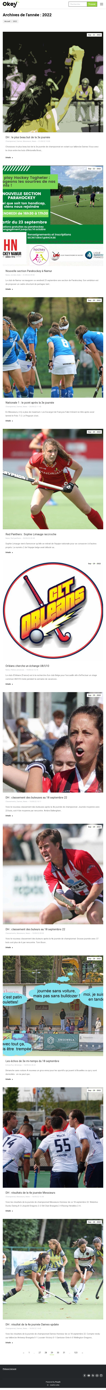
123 (75, 1352)
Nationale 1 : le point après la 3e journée (30, 402)
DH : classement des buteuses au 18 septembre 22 (36, 797)
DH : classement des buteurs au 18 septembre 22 (35, 929)
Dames (19, 141)
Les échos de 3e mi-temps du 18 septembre (32, 1061)
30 (58, 1352)
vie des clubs (16, 275)
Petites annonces (17, 670)
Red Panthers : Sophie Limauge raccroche (31, 534)
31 (64, 1352)
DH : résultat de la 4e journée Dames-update (32, 1324)
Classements (11, 801)
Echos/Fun (10, 1065)
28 (46, 1352)
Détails (8, 158)
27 (40, 1352)
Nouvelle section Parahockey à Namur (29, 271)
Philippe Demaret (9, 1369)
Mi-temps (18, 1065)
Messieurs (27, 141)
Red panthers (16, 538)
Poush (57, 1382)
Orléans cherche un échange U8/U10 (27, 666)
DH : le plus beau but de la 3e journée (28, 137)
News (34, 141)
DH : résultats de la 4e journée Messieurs (30, 1192)
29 (52, 1352)
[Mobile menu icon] (101, 4)
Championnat (11, 141)
